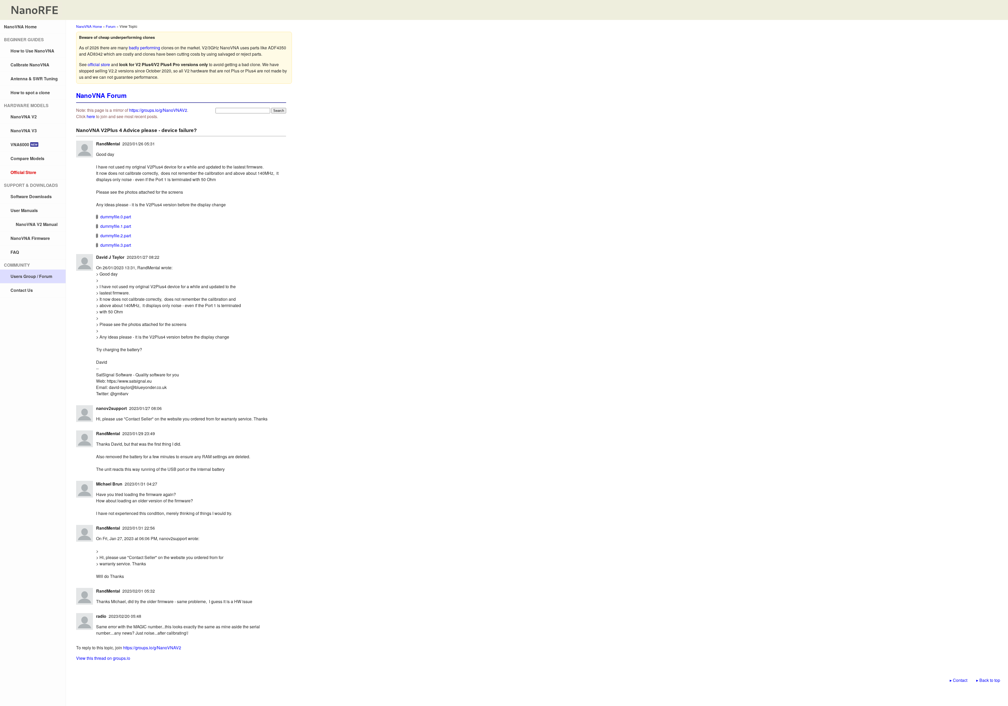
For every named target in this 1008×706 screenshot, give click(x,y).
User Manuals (24, 210)
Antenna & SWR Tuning (34, 79)
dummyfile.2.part (115, 236)
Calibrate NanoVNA (29, 65)
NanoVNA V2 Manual (36, 224)
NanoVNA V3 (23, 131)
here (91, 116)
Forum (111, 26)
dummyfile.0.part (115, 217)
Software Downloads (31, 196)
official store (99, 64)
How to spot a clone (30, 92)
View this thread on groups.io (103, 658)
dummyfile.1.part (115, 226)
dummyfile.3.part (115, 245)
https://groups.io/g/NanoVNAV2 (158, 110)
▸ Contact (958, 680)
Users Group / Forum (31, 276)
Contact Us (21, 290)
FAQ (14, 252)
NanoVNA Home (20, 27)
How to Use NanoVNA (32, 51)
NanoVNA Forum (101, 95)
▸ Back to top (988, 680)
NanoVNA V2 (23, 117)
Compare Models (27, 158)
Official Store (23, 172)
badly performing (144, 48)
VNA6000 (24, 144)
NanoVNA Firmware (30, 238)
